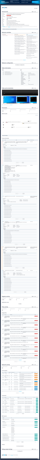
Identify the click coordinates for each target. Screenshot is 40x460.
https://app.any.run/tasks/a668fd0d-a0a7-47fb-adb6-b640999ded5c (14, 14)
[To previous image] (2, 100)
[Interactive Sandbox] (4, 8)
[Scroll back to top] (38, 458)
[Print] (36, 8)
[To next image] (37, 100)
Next (22, 162)
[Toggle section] (37, 11)
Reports (19, 457)
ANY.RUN (4, 26)
